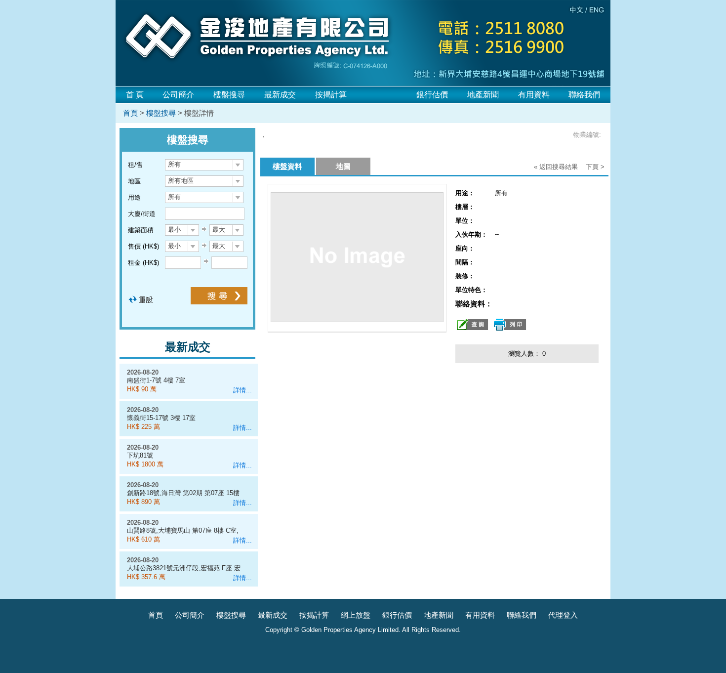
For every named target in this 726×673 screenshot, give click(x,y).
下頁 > (595, 166)
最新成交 (280, 94)
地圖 (343, 166)
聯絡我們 (584, 94)
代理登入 (563, 615)
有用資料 (534, 94)
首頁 (130, 113)
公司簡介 (178, 94)
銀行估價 (432, 94)
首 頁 (135, 94)
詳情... (242, 390)
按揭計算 (331, 94)
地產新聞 (483, 94)
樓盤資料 (287, 166)
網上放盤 (355, 615)
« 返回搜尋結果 (556, 166)
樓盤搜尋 (229, 94)
